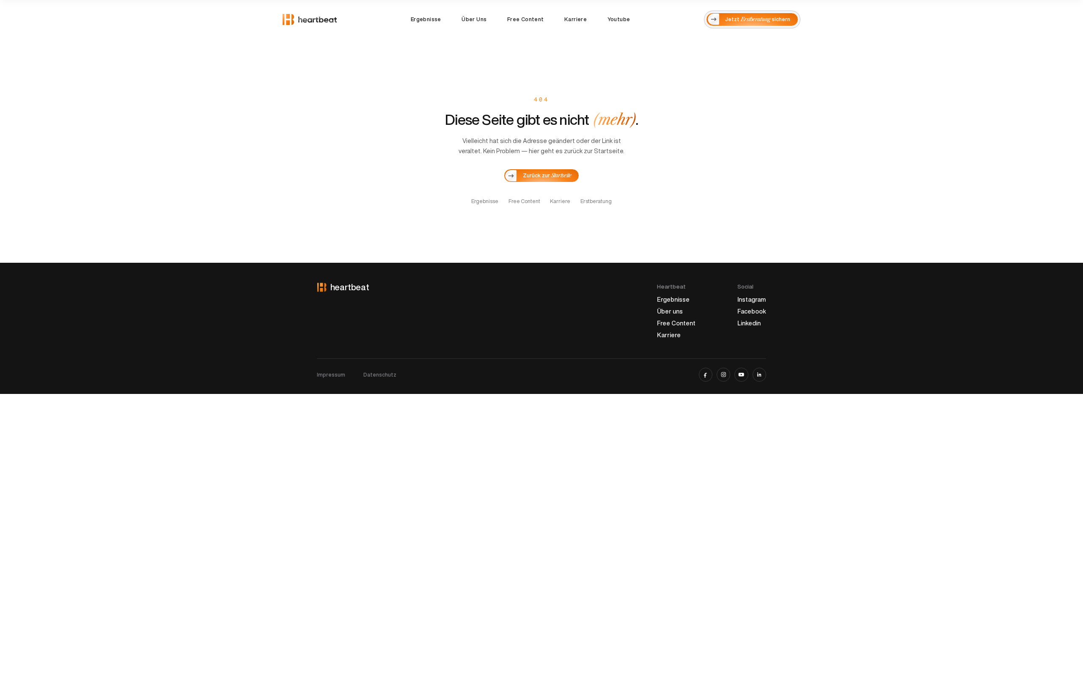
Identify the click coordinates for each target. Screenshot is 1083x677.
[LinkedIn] (759, 374)
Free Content (525, 19)
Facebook (751, 311)
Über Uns (474, 19)
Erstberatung (596, 201)
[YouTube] (741, 374)
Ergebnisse (426, 19)
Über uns (670, 311)
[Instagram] (723, 374)
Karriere (575, 19)
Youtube (618, 19)
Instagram (751, 299)
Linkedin (749, 323)
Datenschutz (379, 374)
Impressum (331, 374)
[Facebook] (705, 374)
